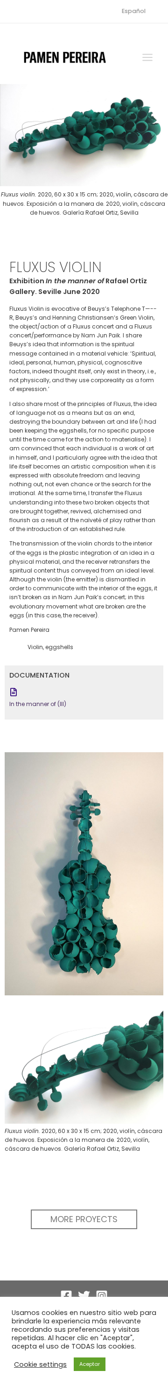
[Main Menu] (147, 57)
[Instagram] (102, 1296)
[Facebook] (66, 1296)
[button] (84, 1219)
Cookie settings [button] (40, 1364)
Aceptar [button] (89, 1364)
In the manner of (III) (37, 704)
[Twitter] (84, 1296)
